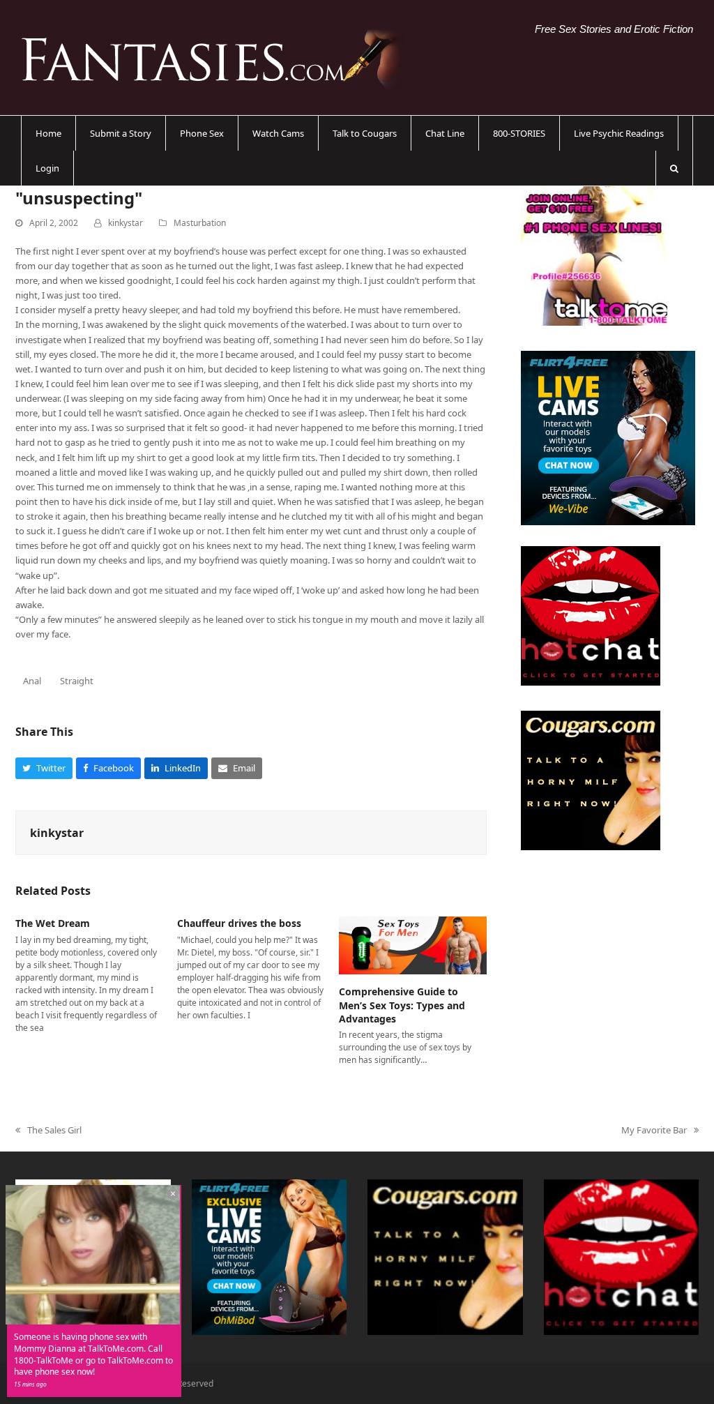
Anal (32, 680)
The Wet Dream (52, 923)
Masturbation (200, 223)
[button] (674, 168)
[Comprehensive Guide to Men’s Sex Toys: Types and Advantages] (413, 944)
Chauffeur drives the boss (239, 923)
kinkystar (125, 223)
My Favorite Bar (654, 1131)
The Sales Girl (48, 1131)
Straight (76, 680)
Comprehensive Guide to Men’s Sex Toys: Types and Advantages (402, 1005)
